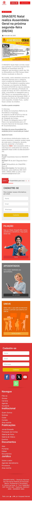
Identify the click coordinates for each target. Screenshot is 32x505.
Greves (4, 398)
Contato (5, 420)
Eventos (5, 439)
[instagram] (13, 377)
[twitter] (19, 377)
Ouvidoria (5, 406)
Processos (6, 465)
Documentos (7, 454)
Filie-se (4, 396)
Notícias (5, 415)
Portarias (5, 449)
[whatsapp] (16, 383)
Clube (4, 418)
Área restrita (6, 423)
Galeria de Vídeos (8, 437)
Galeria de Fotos (8, 434)
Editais (4, 451)
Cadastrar (16, 215)
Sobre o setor (7, 460)
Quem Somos (7, 413)
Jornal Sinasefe (8, 429)
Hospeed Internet (24, 496)
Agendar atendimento (10, 463)
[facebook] (7, 377)
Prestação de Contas (10, 432)
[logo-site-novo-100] (4, 1)
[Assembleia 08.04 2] (16, 38)
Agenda (5, 403)
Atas (3, 446)
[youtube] (25, 377)
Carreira (5, 401)
